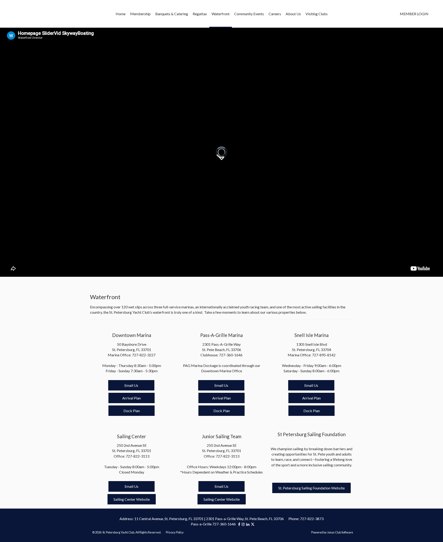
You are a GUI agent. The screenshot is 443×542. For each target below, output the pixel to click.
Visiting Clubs (316, 14)
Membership (140, 14)
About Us (293, 14)
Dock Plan (131, 410)
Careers (275, 14)
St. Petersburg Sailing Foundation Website (311, 488)
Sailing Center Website (132, 499)
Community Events (249, 14)
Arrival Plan (131, 398)
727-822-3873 (311, 518)
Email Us (131, 385)
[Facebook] (240, 524)
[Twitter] (252, 524)
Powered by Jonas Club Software (332, 532)
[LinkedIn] (248, 524)
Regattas (200, 14)
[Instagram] (244, 524)
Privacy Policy (175, 532)
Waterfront (221, 14)
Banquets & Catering (171, 14)
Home (121, 14)
